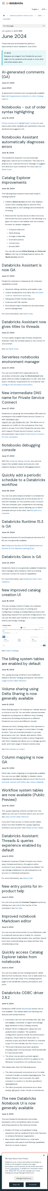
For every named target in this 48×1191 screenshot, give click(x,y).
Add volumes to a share (15, 749)
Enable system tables (34, 828)
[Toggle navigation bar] (3, 3)
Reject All (16, 1185)
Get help (18, 908)
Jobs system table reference (17, 817)
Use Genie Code (11, 349)
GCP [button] (43, 9)
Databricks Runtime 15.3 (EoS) (17, 545)
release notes (37, 1043)
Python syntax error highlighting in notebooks (20, 123)
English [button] (35, 9)
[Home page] (4, 15)
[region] (24, 1171)
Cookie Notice (14, 1168)
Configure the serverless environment (17, 385)
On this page (8, 26)
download (26, 1009)
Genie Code (28, 314)
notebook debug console (19, 461)
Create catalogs (12, 650)
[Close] (43, 1155)
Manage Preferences (24, 1178)
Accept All (32, 1185)
